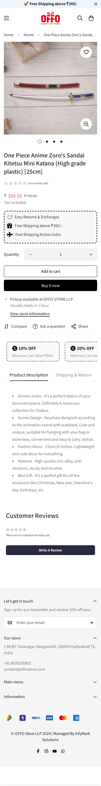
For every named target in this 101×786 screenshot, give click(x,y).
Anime (29, 34)
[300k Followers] (38, 751)
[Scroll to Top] (91, 758)
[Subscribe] (91, 623)
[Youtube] (55, 751)
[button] (91, 18)
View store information (30, 313)
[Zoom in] (86, 124)
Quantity (11, 254)
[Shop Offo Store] (50, 18)
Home (8, 34)
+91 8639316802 (17, 663)
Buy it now (50, 285)
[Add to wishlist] (86, 52)
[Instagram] (46, 751)
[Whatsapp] (63, 751)
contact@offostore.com (24, 669)
